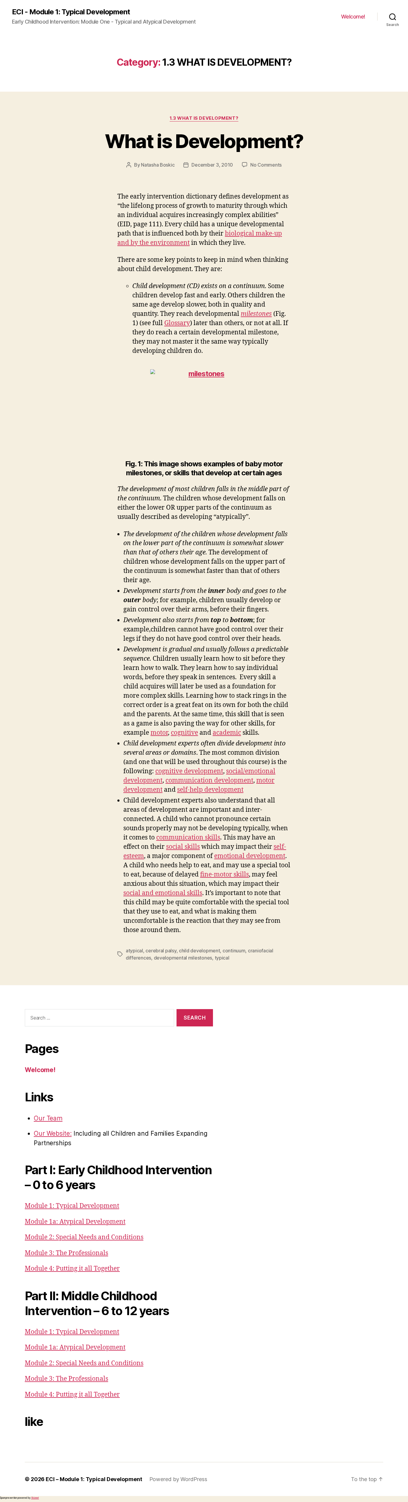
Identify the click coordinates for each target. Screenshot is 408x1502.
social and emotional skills (162, 893)
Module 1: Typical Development (72, 1206)
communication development (209, 781)
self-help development (210, 790)
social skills (183, 847)
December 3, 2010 (212, 165)
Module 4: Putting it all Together (72, 1269)
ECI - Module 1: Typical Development (71, 12)
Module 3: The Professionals (66, 1253)
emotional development (249, 856)
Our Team (48, 1118)
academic (227, 733)
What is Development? (204, 141)
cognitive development (189, 771)
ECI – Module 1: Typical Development (94, 1479)
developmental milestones (183, 958)
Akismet (35, 1497)
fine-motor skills (224, 875)
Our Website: (53, 1133)
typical (222, 958)
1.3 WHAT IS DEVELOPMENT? (204, 118)
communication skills (188, 838)
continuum (234, 951)
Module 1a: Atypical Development (75, 1222)
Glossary (177, 323)
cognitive (184, 733)
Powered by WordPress (178, 1479)
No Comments (266, 165)
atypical (134, 951)
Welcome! (353, 16)
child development (199, 951)
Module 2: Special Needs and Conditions (84, 1237)
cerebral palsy (160, 951)
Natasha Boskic (157, 165)
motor (159, 733)
